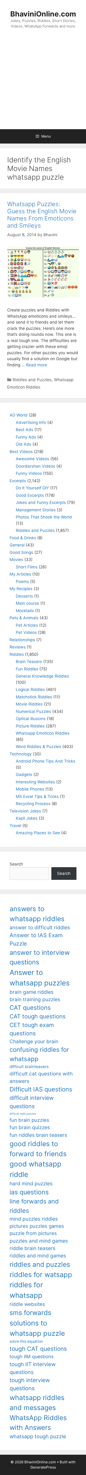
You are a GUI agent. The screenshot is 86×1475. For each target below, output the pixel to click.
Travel (15, 825)
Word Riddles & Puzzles (38, 746)
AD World (18, 415)
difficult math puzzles (23, 1113)
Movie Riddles (29, 704)
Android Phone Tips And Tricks (45, 761)
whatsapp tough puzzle (38, 1436)
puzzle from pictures (33, 1233)
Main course (27, 603)
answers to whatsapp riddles (37, 914)
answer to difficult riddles (40, 927)
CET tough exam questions (32, 1029)
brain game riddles (32, 992)
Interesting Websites (35, 782)
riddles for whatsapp (26, 1290)
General (17, 545)
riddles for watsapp (41, 1274)
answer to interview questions (40, 957)
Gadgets (24, 774)
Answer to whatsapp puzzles (40, 977)
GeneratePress (43, 1467)
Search (16, 864)
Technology (21, 754)
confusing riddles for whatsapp (39, 1054)
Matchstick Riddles (34, 697)
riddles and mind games (38, 1256)
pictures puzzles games (37, 1226)
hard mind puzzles (31, 1183)
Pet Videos (26, 632)
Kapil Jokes (27, 818)
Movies (16, 559)
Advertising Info (31, 422)
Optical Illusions (31, 718)
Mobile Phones (30, 789)
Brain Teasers (29, 661)
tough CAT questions (38, 1348)
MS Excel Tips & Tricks (37, 796)
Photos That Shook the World (44, 517)
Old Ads (23, 444)
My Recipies (21, 588)
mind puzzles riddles (34, 1219)
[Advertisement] (43, 84)
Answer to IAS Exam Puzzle (36, 939)
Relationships (22, 639)
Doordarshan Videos (35, 466)
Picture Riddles (30, 726)
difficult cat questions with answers (41, 1077)
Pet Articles (27, 625)
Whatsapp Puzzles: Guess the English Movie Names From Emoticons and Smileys (41, 214)
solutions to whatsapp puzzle (37, 1328)
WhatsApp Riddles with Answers (38, 1423)
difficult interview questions (32, 1102)
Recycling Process (33, 803)
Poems (22, 581)
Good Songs (21, 552)
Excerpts (18, 480)
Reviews (18, 647)
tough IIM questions (32, 1356)
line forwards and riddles (34, 1205)
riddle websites (27, 1304)
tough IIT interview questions (33, 1368)
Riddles (17, 654)
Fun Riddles (27, 669)
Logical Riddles (30, 689)
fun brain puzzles (29, 1120)
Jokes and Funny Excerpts (41, 502)
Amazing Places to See (38, 832)
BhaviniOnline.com (43, 14)
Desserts (24, 596)
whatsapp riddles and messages (37, 1403)
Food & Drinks (23, 537)
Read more (36, 365)
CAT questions (30, 1007)
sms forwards (30, 1313)
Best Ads (24, 429)
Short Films (27, 567)
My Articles (20, 574)
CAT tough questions (37, 1016)
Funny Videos (29, 473)
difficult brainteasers (29, 1066)
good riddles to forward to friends (38, 1149)
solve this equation (26, 1341)
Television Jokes (25, 811)
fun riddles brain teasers (38, 1135)
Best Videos (21, 451)
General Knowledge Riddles (42, 676)
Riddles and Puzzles (32, 379)
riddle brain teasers (32, 1248)
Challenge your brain (34, 1041)
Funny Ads (26, 437)
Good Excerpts (30, 495)
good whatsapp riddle (35, 1169)
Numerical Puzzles (33, 711)
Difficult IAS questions (41, 1089)
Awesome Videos (32, 458)
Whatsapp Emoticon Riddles (43, 733)
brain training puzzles (35, 999)
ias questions (29, 1192)
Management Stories (36, 510)
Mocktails (25, 610)
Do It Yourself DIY (32, 488)
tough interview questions (30, 1384)
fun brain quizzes (30, 1127)
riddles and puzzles (40, 1264)
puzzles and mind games (39, 1241)
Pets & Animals (24, 617)
